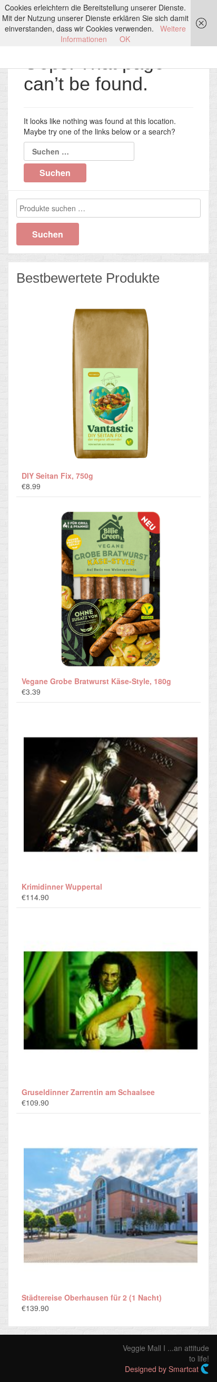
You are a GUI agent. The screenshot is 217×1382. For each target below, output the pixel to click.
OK (125, 39)
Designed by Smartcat (163, 1369)
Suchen (47, 234)
